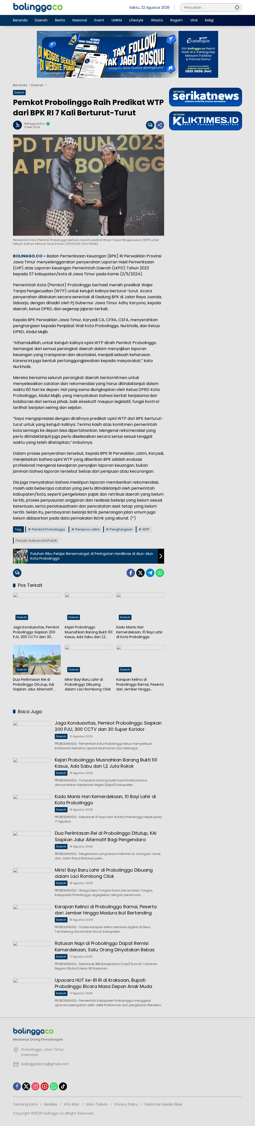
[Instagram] (35, 1086)
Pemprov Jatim (87, 529)
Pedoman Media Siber (164, 1104)
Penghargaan (121, 529)
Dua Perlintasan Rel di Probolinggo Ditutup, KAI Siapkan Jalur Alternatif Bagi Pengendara (33, 684)
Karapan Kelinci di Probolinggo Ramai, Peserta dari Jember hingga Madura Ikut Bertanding (140, 684)
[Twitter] (140, 573)
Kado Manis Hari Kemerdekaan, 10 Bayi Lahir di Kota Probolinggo (139, 632)
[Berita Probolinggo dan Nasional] (38, 7)
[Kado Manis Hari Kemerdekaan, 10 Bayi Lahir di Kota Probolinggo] (140, 607)
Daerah (19, 92)
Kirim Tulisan (97, 1104)
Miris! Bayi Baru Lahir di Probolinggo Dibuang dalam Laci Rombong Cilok (88, 684)
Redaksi (50, 1104)
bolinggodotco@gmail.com (45, 1063)
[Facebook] (131, 573)
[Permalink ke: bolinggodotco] (18, 125)
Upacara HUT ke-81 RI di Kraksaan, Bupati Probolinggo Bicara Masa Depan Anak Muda (103, 983)
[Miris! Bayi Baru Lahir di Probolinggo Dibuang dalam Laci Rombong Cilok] (89, 660)
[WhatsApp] (160, 573)
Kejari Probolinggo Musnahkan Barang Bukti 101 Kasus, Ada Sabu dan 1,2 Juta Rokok (88, 632)
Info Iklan (71, 1104)
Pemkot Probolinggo (48, 529)
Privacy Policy (126, 1104)
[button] (237, 7)
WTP (145, 529)
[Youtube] (45, 1086)
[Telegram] (150, 573)
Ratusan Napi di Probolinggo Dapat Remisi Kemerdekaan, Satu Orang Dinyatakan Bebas (105, 946)
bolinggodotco (34, 123)
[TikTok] (63, 1086)
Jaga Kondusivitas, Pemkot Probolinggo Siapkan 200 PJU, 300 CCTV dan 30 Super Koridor (36, 632)
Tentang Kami (25, 1104)
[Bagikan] (160, 125)
